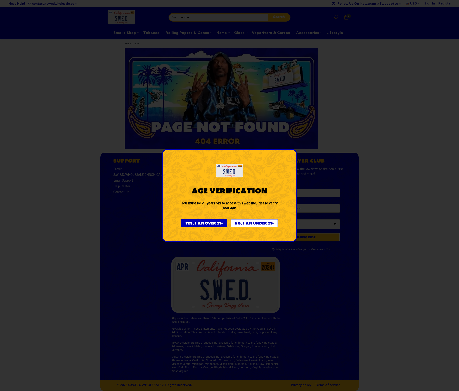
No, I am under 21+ (254, 223)
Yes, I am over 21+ (204, 223)
